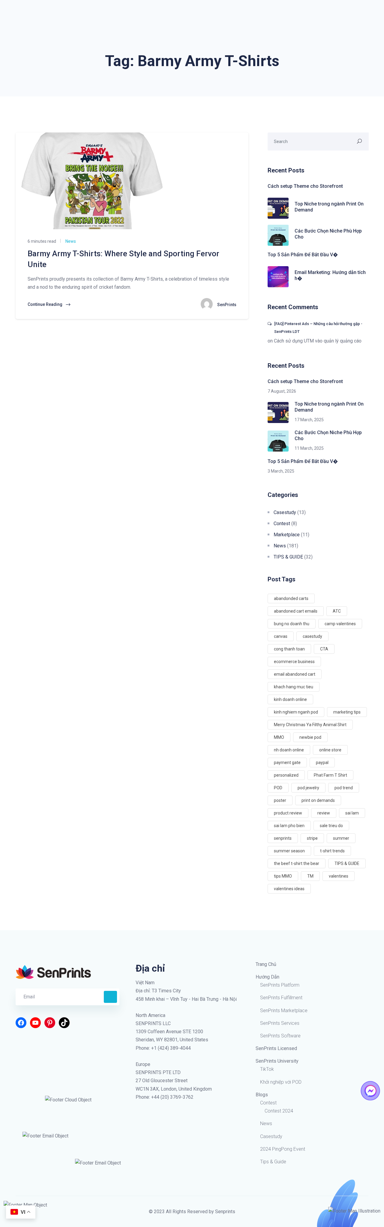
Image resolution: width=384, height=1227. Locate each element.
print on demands (318, 800)
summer (341, 838)
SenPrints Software (280, 1036)
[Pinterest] (49, 1022)
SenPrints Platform (279, 985)
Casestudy (285, 512)
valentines (338, 876)
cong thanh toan (289, 649)
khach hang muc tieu (293, 686)
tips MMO (283, 876)
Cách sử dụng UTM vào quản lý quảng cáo (318, 341)
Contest (282, 523)
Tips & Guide (273, 1162)
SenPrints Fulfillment (281, 997)
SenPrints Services (279, 1023)
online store (330, 749)
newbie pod (310, 737)
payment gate (287, 762)
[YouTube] (35, 1022)
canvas (280, 636)
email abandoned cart (294, 674)
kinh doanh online (290, 699)
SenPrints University (277, 1061)
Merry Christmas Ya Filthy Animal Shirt (310, 724)
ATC (337, 611)
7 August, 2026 (282, 391)
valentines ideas (289, 888)
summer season (289, 850)
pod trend (343, 787)
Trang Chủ (266, 964)
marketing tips (347, 712)
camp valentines (340, 623)
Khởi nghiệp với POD (281, 1082)
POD (278, 787)
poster (280, 800)
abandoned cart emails (295, 611)
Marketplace (287, 534)
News (70, 241)
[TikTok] (64, 1022)
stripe (312, 838)
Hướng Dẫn (267, 977)
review (323, 813)
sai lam (352, 813)
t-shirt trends (332, 850)
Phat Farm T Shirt (330, 775)
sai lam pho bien (289, 825)
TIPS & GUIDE (288, 557)
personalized (286, 775)
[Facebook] (21, 1022)
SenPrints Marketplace (284, 1010)
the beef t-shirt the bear (296, 863)
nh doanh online (289, 749)
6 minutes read (42, 241)
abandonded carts (291, 598)
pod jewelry (308, 787)
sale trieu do (331, 825)
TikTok (267, 1069)
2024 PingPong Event (282, 1149)
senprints (283, 838)
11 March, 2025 (309, 448)
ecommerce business (294, 661)
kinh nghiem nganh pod (296, 712)
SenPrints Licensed (276, 1048)
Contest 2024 (279, 1111)
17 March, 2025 (309, 419)
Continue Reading (45, 304)
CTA (324, 649)
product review (288, 813)
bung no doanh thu (291, 623)
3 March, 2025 (281, 471)
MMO (279, 737)
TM (310, 876)
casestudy (312, 636)
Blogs (262, 1095)
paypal (322, 762)
